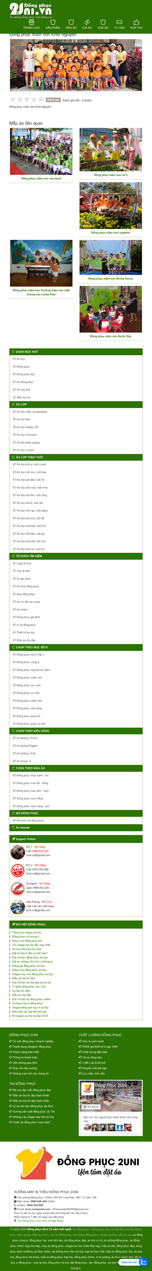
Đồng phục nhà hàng (29, 708)
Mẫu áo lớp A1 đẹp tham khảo (31, 1095)
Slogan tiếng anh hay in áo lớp (30, 1007)
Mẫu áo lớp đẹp (26, 640)
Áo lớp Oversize (26, 434)
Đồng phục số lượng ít (25, 936)
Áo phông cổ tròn (26, 738)
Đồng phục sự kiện (28, 692)
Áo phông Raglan (26, 745)
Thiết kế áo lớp (25, 632)
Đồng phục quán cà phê (30, 723)
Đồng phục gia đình (28, 617)
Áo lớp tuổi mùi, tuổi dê (30, 518)
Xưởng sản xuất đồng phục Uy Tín (34, 1111)
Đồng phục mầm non (29, 677)
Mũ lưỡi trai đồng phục (30, 820)
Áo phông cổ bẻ (26, 753)
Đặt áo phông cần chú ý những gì (32, 961)
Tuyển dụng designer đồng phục (32, 1046)
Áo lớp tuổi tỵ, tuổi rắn (29, 502)
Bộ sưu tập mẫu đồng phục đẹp (32, 1090)
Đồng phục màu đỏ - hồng (32, 783)
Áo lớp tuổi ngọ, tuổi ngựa (32, 510)
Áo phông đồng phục (85, 1234)
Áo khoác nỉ (23, 761)
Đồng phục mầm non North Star (110, 336)
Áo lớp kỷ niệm (21, 990)
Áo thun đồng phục (27, 586)
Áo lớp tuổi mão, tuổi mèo (32, 487)
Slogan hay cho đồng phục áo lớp (32, 974)
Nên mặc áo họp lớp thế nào (29, 1011)
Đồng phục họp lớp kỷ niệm (33, 669)
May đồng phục (25, 594)
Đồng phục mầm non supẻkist (110, 232)
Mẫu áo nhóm (40, 1234)
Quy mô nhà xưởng (25, 1068)
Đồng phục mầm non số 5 (110, 174)
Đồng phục (23, 366)
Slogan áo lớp (108, 1234)
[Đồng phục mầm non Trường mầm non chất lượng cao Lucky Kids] (41, 263)
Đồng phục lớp (25, 374)
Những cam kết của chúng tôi (31, 1073)
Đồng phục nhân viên (29, 700)
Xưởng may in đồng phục (27, 1003)
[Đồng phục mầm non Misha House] (111, 257)
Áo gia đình (23, 578)
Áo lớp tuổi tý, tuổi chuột (31, 464)
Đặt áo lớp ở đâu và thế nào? (29, 953)
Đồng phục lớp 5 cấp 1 (30, 654)
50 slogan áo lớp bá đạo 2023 (30, 1015)
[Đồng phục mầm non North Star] (111, 309)
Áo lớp (20, 358)
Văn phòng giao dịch (25, 1062)
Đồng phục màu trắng (29, 798)
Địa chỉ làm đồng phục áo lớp (29, 957)
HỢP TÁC (136, 27)
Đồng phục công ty (27, 662)
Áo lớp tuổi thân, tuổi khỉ (31, 525)
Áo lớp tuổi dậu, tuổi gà (30, 533)
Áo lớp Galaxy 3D (27, 427)
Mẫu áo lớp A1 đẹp (23, 978)
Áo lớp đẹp (23, 419)
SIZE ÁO (103, 27)
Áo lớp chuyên (25, 450)
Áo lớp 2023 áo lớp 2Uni (27, 949)
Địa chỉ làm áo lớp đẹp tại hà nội (31, 982)
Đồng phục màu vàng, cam (32, 806)
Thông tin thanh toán (25, 1057)
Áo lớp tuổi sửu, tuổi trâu (31, 472)
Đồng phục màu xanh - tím (32, 775)
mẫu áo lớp (124, 1234)
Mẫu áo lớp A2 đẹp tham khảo (31, 1100)
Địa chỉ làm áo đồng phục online (31, 999)
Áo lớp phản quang (27, 442)
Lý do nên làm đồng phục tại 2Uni (33, 1106)
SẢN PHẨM (52, 27)
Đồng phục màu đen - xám (32, 790)
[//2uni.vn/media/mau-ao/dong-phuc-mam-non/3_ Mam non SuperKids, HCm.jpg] (111, 205)
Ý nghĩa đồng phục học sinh (29, 986)
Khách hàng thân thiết (26, 1052)
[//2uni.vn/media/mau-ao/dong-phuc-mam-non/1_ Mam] (41, 151)
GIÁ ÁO (87, 27)
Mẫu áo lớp (23, 397)
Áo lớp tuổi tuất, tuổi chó (31, 541)
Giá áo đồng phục (61, 1234)
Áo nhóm (22, 609)
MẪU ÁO (71, 27)
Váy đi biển (23, 570)
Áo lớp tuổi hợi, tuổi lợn (30, 549)
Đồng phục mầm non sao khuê (41, 178)
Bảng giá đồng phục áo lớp (28, 965)
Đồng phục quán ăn (28, 716)
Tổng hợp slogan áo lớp (26, 932)
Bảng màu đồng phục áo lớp (29, 969)
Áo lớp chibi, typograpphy (31, 411)
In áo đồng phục (26, 624)
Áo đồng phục (24, 382)
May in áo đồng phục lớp (27, 940)
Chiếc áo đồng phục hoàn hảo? (31, 1122)
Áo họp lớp (23, 389)
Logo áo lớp (23, 563)
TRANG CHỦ (31, 27)
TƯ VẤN (119, 27)
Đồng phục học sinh (28, 685)
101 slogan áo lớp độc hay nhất (31, 944)
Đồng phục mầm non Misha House (110, 278)
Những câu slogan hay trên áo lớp (33, 1116)
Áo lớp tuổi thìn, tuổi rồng (31, 495)
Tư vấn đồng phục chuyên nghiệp (33, 1041)
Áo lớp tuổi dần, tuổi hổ (30, 479)
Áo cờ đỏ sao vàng (28, 601)
